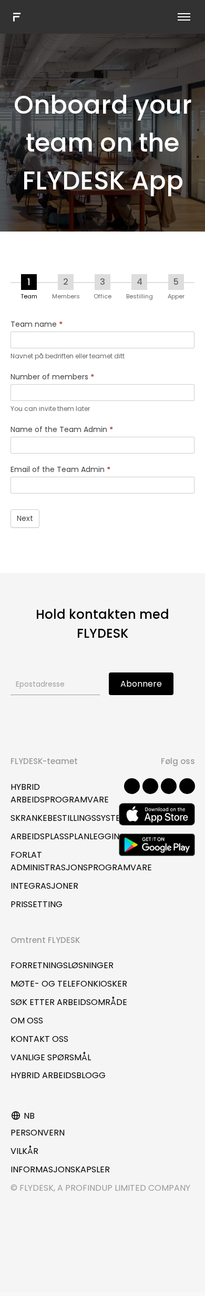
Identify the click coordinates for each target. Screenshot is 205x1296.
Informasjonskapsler (60, 1169)
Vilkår (24, 1151)
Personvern (38, 1133)
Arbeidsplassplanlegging (68, 836)
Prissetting (37, 904)
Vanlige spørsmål (51, 1057)
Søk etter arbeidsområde (69, 1002)
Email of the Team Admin (60, 469)
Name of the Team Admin (62, 429)
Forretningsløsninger (62, 965)
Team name (37, 324)
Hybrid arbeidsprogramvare (60, 793)
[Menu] (183, 17)
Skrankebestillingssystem (69, 818)
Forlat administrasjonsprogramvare (81, 861)
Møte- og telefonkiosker (69, 984)
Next (25, 518)
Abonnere (141, 684)
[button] (132, 786)
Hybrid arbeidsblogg (58, 1075)
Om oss (27, 1020)
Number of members (52, 376)
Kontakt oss (39, 1039)
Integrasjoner (44, 886)
